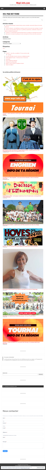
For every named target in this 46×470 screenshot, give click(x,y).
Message (5, 441)
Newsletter (8, 59)
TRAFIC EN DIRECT (9, 64)
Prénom (4, 423)
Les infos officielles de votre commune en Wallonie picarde (17, 56)
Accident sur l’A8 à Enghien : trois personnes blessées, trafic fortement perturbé (20, 178)
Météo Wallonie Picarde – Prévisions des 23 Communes (17, 57)
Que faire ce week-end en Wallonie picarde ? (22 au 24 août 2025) (19, 316)
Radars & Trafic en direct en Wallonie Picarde (15, 63)
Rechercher (5, 372)
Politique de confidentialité (11, 61)
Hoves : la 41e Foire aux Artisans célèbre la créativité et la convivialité (20, 246)
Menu (2, 8)
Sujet (4, 437)
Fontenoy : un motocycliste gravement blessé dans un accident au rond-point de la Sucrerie (24, 32)
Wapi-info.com (23, 2)
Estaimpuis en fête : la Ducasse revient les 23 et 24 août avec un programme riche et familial (22, 196)
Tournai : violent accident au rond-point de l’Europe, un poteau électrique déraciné (21, 343)
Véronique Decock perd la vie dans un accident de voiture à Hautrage (20, 289)
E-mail (4, 428)
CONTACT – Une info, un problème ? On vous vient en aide (17, 53)
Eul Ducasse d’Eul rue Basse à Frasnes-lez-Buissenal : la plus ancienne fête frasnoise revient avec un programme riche (21, 150)
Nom (4, 418)
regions (4, 48)
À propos (9, 54)
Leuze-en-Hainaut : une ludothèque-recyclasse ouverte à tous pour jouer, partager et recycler (24, 28)
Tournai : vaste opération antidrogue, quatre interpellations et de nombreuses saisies (22, 114)
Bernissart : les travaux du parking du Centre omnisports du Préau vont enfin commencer (23, 33)
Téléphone (5, 432)
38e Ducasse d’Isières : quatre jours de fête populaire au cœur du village (21, 224)
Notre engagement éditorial (11, 60)
